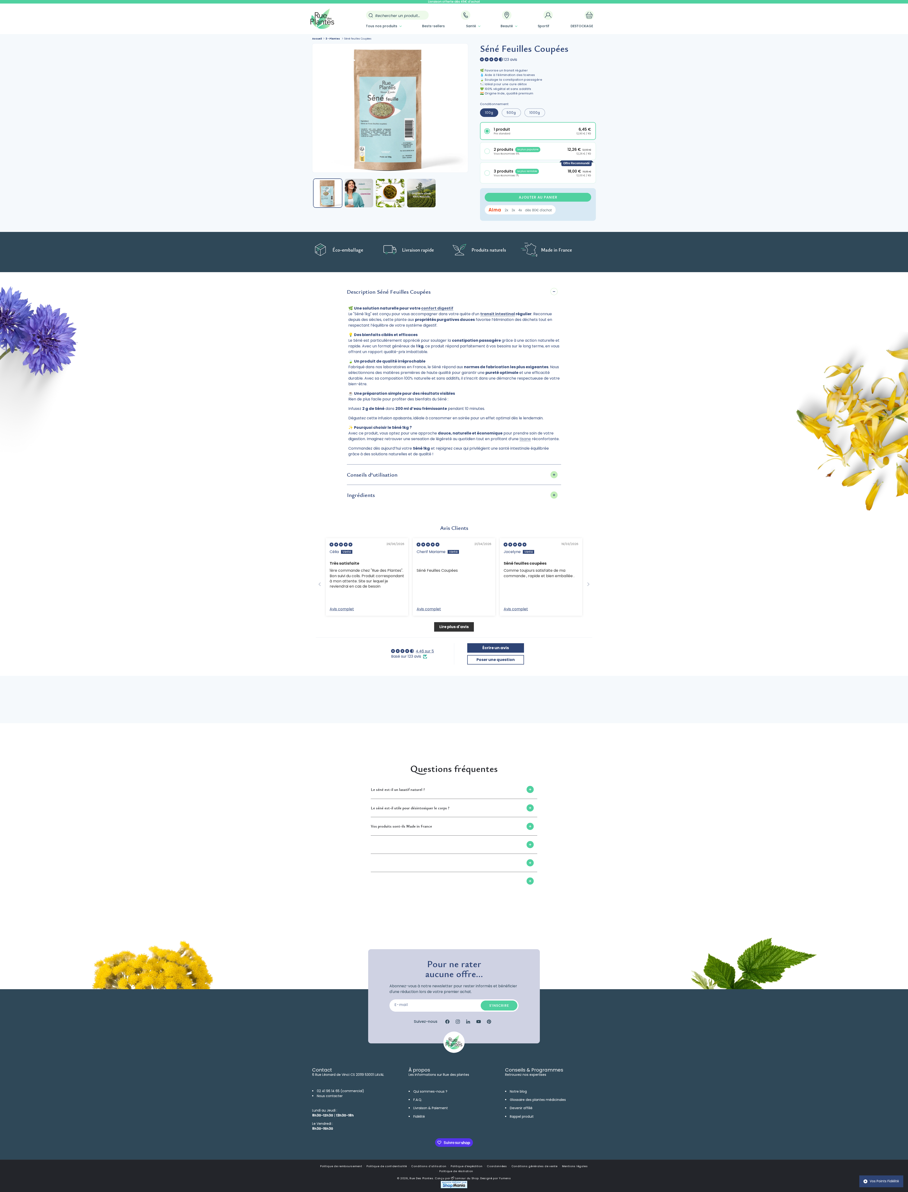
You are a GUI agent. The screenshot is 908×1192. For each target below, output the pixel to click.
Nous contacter (330, 1096)
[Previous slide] (319, 584)
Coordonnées (497, 1166)
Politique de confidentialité (387, 1166)
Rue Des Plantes (421, 1178)
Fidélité (419, 1116)
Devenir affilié (521, 1108)
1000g (534, 112)
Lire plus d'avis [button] (454, 626)
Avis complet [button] (342, 609)
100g (489, 112)
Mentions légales (575, 1166)
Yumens (505, 1178)
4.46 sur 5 (425, 651)
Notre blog (518, 1091)
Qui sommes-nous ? (430, 1091)
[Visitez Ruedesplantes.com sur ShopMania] (454, 1187)
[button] (383, 26)
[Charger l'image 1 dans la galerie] (327, 193)
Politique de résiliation (456, 1171)
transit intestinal (497, 314)
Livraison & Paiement (430, 1108)
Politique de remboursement (341, 1166)
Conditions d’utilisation (428, 1166)
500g (511, 112)
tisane (525, 439)
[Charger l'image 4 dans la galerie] (359, 193)
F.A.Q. (417, 1099)
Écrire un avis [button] (495, 648)
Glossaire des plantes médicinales (538, 1099)
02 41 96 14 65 (328, 1091)
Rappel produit (522, 1116)
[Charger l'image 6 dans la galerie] (421, 193)
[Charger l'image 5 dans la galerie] (390, 193)
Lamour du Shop (466, 1178)
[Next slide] (588, 584)
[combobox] (397, 15)
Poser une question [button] (495, 659)
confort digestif (437, 308)
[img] (341, 544)
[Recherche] (370, 15)
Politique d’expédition (466, 1166)
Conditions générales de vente (534, 1166)
